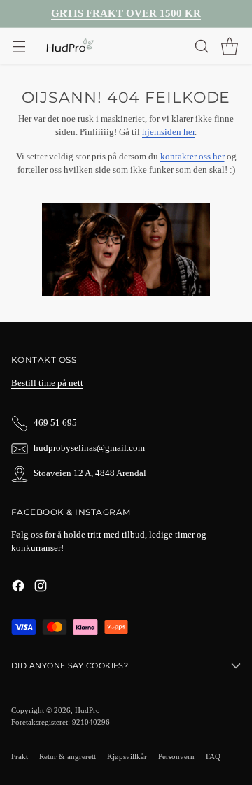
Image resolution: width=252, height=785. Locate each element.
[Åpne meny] (18, 45)
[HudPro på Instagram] (40, 587)
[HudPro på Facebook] (18, 587)
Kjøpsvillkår (127, 756)
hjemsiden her (168, 132)
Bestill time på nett (47, 383)
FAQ (213, 756)
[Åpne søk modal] (201, 45)
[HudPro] (69, 46)
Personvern (176, 756)
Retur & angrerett (67, 756)
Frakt (19, 756)
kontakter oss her (192, 156)
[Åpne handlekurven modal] (229, 45)
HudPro (87, 710)
